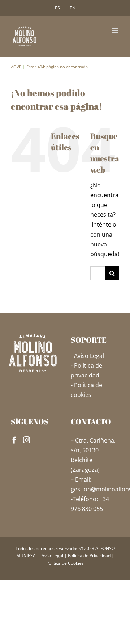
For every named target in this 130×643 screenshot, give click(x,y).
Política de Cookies (65, 563)
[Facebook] (14, 439)
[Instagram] (26, 439)
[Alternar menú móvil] (115, 30)
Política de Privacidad (89, 556)
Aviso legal (52, 556)
